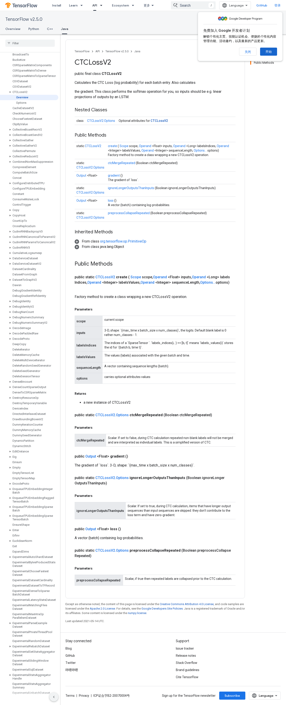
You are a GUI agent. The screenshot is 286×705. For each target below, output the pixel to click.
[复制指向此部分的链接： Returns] (91, 393)
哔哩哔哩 (71, 670)
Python (33, 29)
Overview (12, 29)
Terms (70, 695)
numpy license (137, 613)
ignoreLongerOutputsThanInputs (131, 188)
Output (81, 175)
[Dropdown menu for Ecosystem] (134, 5)
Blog (68, 648)
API (94, 5)
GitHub (261, 5)
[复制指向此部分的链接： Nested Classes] (112, 110)
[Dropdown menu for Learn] (83, 5)
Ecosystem (120, 5)
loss (111, 200)
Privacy (84, 695)
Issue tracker (185, 648)
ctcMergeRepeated (122, 163)
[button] (29, 92)
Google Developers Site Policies (162, 608)
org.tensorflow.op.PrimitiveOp (123, 241)
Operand (145, 146)
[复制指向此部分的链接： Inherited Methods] (118, 232)
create (113, 146)
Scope (124, 146)
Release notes (186, 655)
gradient (114, 175)
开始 (268, 52)
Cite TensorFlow (187, 677)
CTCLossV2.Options (101, 120)
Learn (73, 5)
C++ (50, 29)
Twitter (70, 663)
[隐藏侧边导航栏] (53, 696)
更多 (147, 5)
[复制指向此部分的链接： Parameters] (97, 309)
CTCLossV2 (159, 120)
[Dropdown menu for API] (102, 5)
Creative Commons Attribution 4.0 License (187, 604)
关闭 (248, 52)
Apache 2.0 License (102, 608)
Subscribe (232, 696)
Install (56, 5)
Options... (200, 150)
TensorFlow (82, 51)
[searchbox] (30, 43)
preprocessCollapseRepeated (129, 213)
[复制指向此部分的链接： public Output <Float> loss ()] (126, 529)
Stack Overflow (186, 663)
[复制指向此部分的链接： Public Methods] (111, 135)
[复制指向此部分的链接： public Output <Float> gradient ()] (133, 456)
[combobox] (193, 5)
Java (64, 29)
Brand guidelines (187, 670)
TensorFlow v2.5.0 (23, 19)
